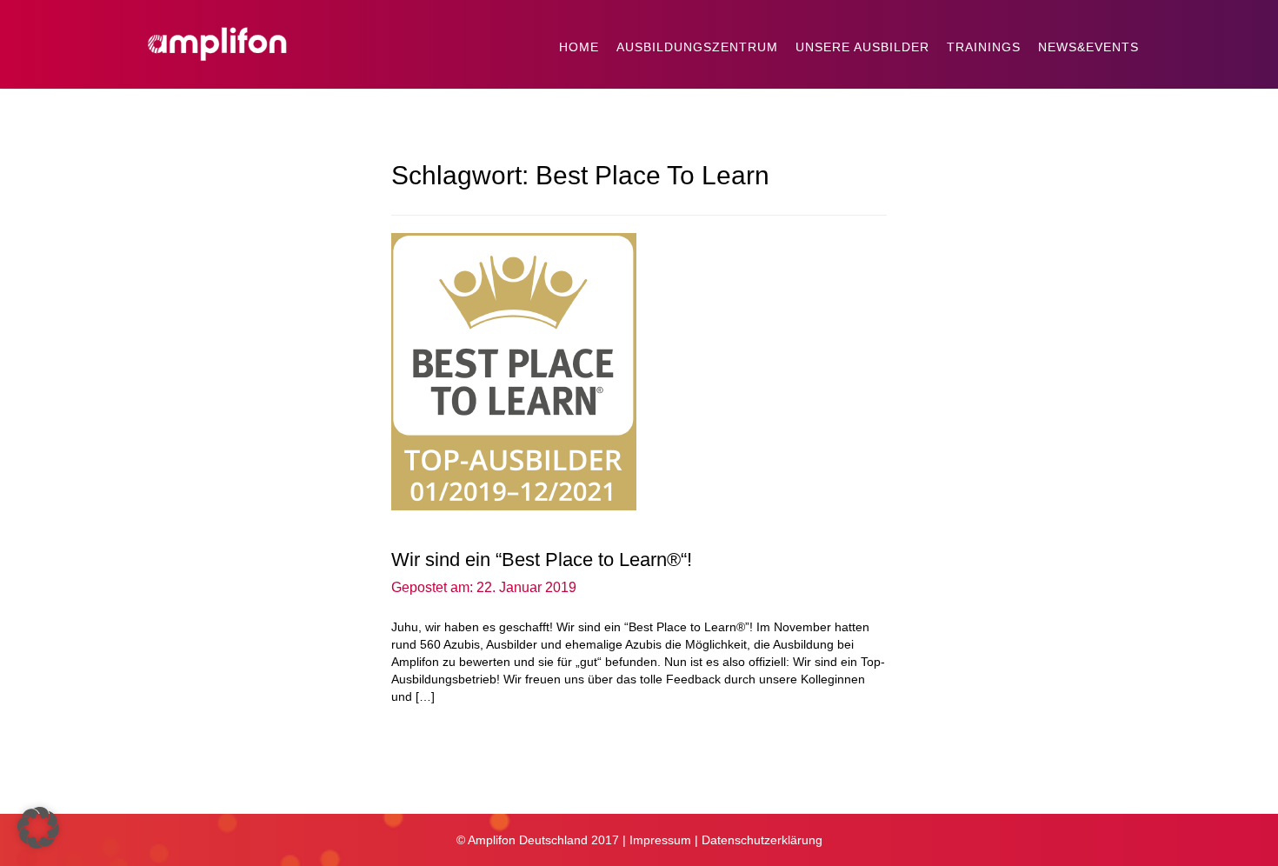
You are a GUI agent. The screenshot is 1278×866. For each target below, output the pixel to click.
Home (579, 47)
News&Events (1088, 47)
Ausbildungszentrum (697, 47)
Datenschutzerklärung (762, 840)
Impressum (660, 840)
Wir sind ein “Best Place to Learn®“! (541, 559)
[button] (38, 827)
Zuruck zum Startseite (467, 778)
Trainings (984, 47)
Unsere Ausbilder (862, 47)
